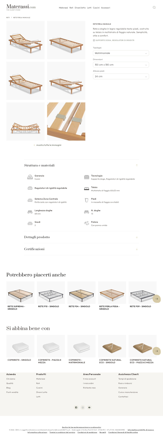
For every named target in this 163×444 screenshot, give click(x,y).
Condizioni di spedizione (87, 432)
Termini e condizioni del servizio (62, 432)
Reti (8, 17)
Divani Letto (41, 392)
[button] (63, 7)
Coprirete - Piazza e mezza (49, 361)
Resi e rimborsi (125, 383)
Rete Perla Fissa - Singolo (109, 307)
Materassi (40, 379)
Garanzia (122, 387)
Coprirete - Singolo (19, 360)
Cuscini (39, 387)
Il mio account (89, 379)
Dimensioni (98, 59)
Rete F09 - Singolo (140, 306)
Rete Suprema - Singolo (16, 307)
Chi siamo (10, 379)
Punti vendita (12, 392)
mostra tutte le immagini (48, 145)
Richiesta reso (89, 387)
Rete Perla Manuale (21, 17)
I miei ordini (88, 383)
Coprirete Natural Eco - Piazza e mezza (142, 361)
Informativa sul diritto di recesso (141, 430)
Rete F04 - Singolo (79, 306)
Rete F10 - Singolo (48, 306)
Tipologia (97, 47)
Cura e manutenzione (128, 392)
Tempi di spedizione (127, 379)
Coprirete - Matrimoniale (77, 361)
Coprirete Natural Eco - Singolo (110, 361)
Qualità (9, 383)
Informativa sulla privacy (37, 432)
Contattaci (123, 396)
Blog (8, 387)
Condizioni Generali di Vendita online (123, 432)
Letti (38, 396)
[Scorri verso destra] (157, 299)
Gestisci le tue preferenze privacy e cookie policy (81, 427)
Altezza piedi (98, 71)
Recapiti (103, 432)
